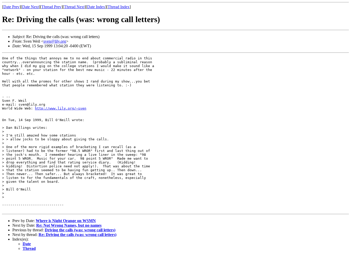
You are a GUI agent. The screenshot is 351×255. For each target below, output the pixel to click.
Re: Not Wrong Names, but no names (68, 225)
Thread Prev (51, 7)
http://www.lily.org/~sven (60, 108)
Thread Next (74, 7)
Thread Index (119, 7)
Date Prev (11, 7)
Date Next (30, 7)
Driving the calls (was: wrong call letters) (80, 230)
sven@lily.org (54, 41)
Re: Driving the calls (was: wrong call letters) (77, 234)
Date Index (96, 7)
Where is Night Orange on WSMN (66, 220)
